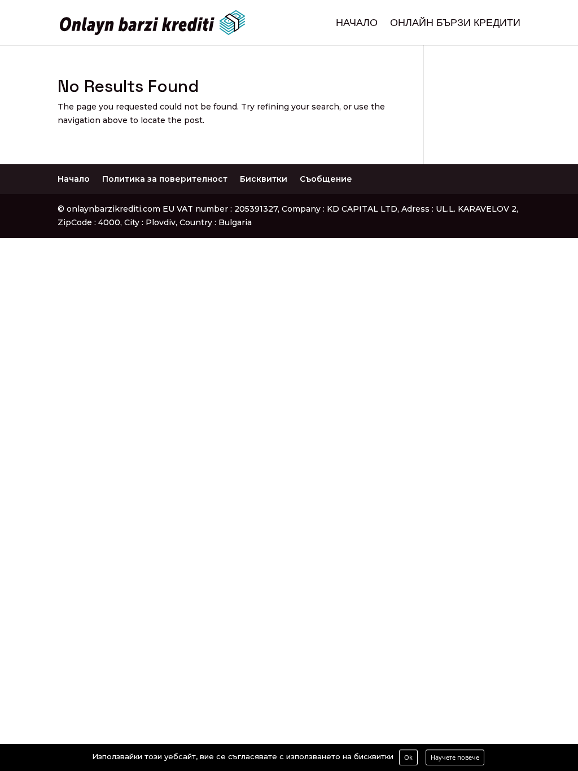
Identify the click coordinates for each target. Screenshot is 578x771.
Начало (357, 24)
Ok (408, 757)
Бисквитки (263, 179)
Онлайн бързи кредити (455, 24)
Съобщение (326, 179)
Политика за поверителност (164, 179)
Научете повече (455, 757)
